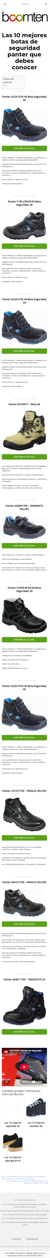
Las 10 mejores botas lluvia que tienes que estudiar (25, 1214)
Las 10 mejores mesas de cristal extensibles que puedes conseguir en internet (24, 1178)
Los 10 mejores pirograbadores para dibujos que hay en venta (25, 1223)
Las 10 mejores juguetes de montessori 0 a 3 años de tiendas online (26, 1182)
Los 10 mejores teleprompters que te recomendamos (25, 1218)
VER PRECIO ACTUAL (24, 148)
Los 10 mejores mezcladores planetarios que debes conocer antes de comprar (25, 1205)
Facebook (32, 1239)
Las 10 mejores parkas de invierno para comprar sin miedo (25, 1210)
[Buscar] (46, 4)
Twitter (16, 1239)
